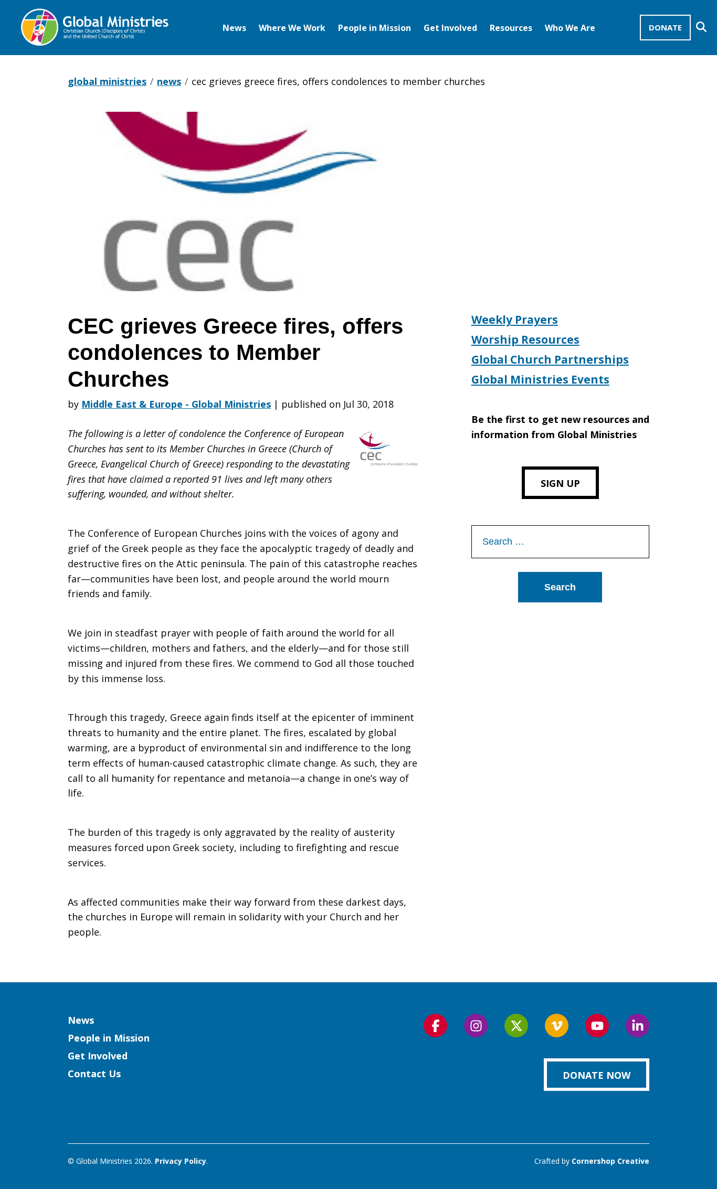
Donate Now (596, 1075)
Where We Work (292, 28)
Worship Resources (525, 339)
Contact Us (94, 1073)
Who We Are (570, 28)
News (234, 28)
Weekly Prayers (514, 319)
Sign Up (560, 483)
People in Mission (374, 28)
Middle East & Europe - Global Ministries (176, 404)
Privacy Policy (180, 1161)
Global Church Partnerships (550, 359)
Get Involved (450, 28)
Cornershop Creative (610, 1161)
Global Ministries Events (540, 379)
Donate (665, 27)
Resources (511, 28)
